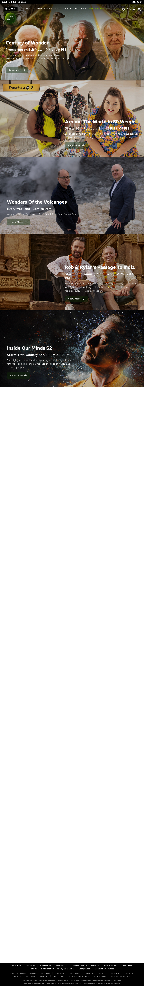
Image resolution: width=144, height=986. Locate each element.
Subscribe (30, 966)
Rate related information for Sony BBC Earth (52, 969)
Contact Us (45, 966)
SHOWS (38, 9)
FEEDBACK (80, 9)
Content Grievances (104, 969)
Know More (15, 70)
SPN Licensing (100, 976)
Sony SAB (90, 973)
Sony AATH (116, 973)
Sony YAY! (44, 976)
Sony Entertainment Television (23, 973)
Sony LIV (18, 976)
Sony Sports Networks (120, 976)
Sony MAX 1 (60, 973)
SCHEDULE (26, 9)
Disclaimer (127, 966)
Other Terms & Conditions (86, 966)
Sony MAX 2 (75, 973)
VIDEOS (48, 9)
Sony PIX (103, 973)
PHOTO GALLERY (63, 9)
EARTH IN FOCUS (98, 9)
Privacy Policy (110, 966)
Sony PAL (130, 973)
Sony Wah (30, 976)
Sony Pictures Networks (79, 976)
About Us (16, 966)
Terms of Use (62, 966)
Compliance (84, 969)
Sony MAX (45, 973)
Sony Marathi (59, 976)
